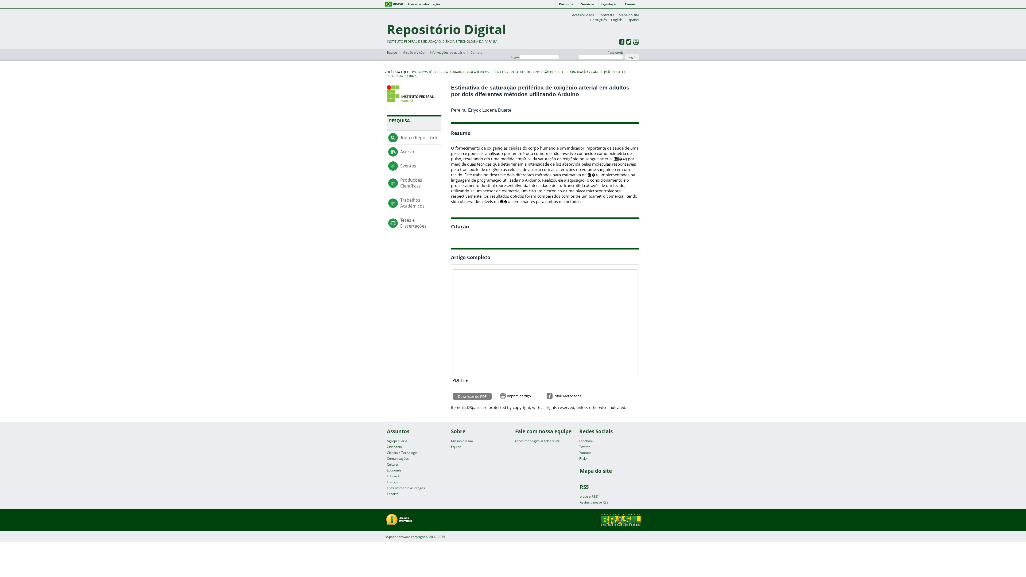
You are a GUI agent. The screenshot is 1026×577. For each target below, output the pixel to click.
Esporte (392, 494)
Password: (615, 52)
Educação (394, 476)
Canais (630, 4)
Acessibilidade (583, 15)
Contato (476, 52)
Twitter (584, 447)
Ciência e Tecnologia (402, 452)
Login (515, 57)
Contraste (606, 15)
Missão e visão (462, 441)
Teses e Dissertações (413, 223)
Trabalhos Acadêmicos (412, 203)
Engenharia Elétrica (401, 76)
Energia (392, 482)
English (616, 19)
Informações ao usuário (447, 52)
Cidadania (394, 447)
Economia (394, 470)
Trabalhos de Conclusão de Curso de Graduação (548, 72)
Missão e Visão (413, 52)
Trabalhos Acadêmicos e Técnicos (479, 72)
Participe (566, 4)
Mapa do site (629, 15)
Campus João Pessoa (607, 72)
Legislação (609, 4)
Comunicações (398, 458)
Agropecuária (397, 441)
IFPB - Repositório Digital (429, 72)
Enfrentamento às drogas (406, 488)
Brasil (398, 4)
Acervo (407, 152)
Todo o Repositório (419, 138)
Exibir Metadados (567, 395)
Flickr (583, 458)
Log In (632, 57)
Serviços (587, 4)
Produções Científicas (411, 183)
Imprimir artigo (519, 395)
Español (633, 19)
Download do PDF (472, 396)
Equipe (392, 52)
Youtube (585, 452)
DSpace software (397, 537)
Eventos (408, 166)
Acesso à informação (423, 4)
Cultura (392, 464)
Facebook (586, 441)
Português (598, 19)
